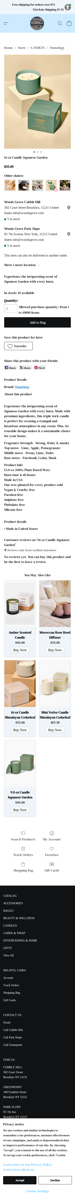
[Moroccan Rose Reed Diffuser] (55, 603)
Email (6, 1022)
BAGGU (8, 910)
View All (8, 955)
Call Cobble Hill (13, 1030)
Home (8, 47)
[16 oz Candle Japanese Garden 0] (37, 101)
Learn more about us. (19, 1169)
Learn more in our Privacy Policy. (27, 1164)
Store (22, 47)
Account (8, 977)
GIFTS (7, 948)
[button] (37, 23)
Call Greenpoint (12, 1044)
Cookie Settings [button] (37, 1191)
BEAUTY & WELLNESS (19, 918)
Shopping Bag (23, 870)
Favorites (52, 854)
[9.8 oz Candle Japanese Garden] (20, 763)
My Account (52, 839)
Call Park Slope (12, 1037)
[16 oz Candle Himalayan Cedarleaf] (20, 683)
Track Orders (23, 854)
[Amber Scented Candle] (20, 603)
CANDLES (38, 47)
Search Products (23, 839)
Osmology (57, 47)
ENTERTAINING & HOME (20, 940)
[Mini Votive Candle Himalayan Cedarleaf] (55, 683)
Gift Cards (52, 870)
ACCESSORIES (13, 903)
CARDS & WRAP (14, 933)
